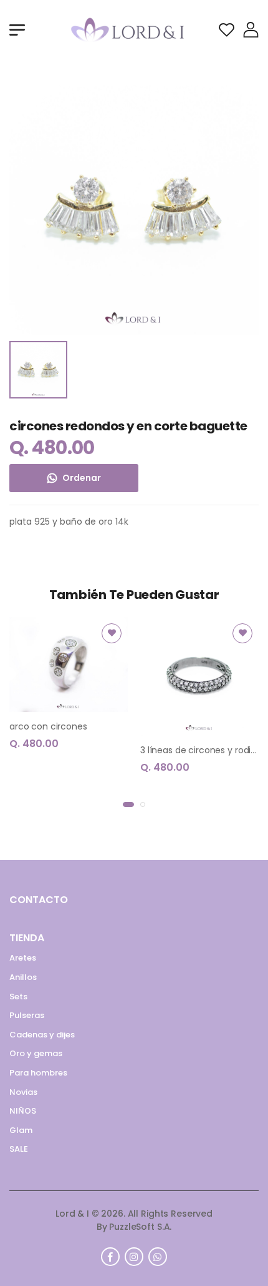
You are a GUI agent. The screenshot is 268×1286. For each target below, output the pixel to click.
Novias (23, 1092)
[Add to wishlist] (112, 633)
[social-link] (110, 1256)
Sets (18, 996)
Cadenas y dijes (42, 1035)
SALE (18, 1149)
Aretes (22, 958)
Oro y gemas (35, 1053)
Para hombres (38, 1073)
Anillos (23, 977)
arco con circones (48, 726)
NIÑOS (22, 1111)
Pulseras (26, 1015)
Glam (20, 1130)
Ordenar (81, 478)
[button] (128, 804)
